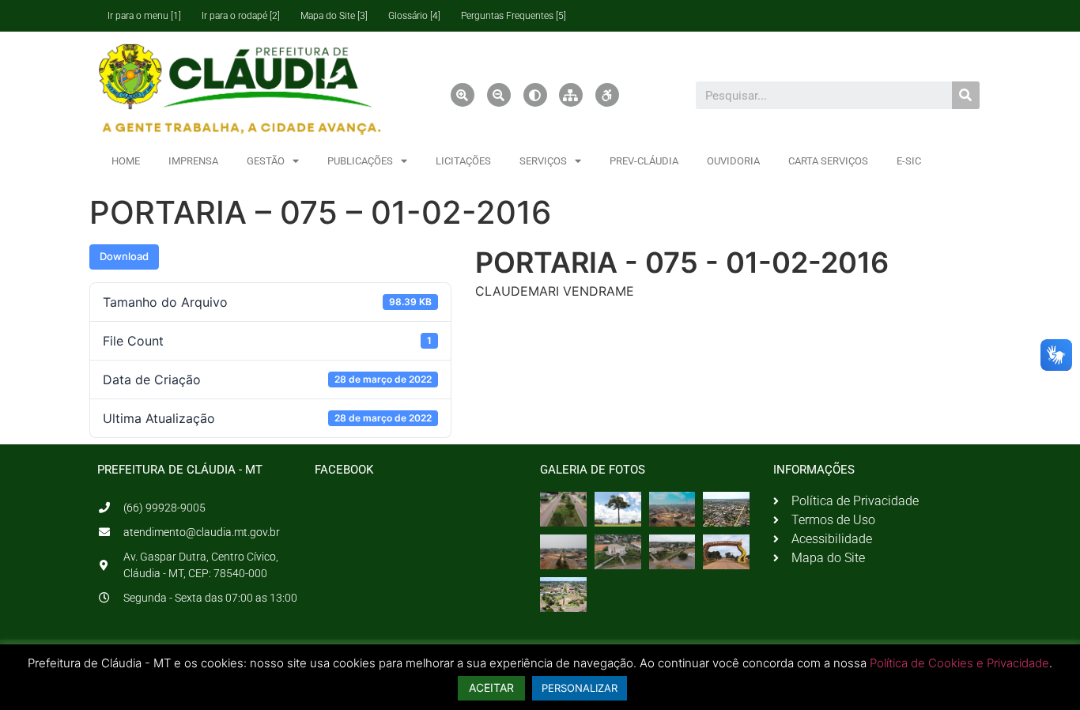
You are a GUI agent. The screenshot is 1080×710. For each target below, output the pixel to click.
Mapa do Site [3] (334, 15)
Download (124, 256)
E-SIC (909, 161)
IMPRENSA (193, 161)
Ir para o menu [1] (144, 15)
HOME (125, 161)
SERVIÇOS (543, 161)
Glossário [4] (414, 15)
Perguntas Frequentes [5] (513, 15)
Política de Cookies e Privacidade (959, 662)
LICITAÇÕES (463, 161)
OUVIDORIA (733, 161)
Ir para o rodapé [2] (241, 15)
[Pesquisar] (966, 95)
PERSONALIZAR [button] (579, 688)
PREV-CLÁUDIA (644, 161)
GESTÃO (266, 161)
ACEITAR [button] (491, 687)
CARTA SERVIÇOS (828, 161)
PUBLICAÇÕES (360, 161)
